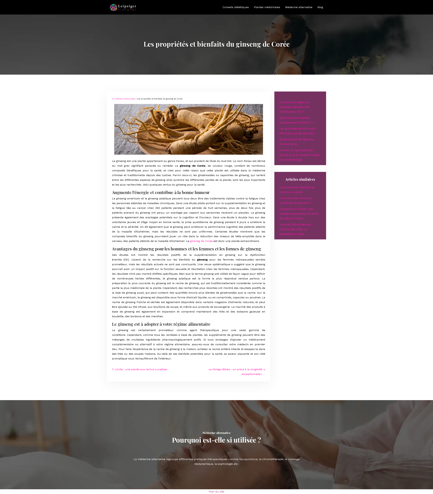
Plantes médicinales (267, 7)
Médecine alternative (298, 7)
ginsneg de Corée (201, 241)
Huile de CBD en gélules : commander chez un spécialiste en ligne (296, 229)
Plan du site (216, 491)
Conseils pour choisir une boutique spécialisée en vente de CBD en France (298, 213)
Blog (320, 7)
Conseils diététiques (236, 7)
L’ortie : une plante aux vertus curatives (141, 369)
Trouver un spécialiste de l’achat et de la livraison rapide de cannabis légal (299, 155)
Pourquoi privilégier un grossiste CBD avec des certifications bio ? (294, 107)
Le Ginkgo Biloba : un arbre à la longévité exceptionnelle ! (235, 372)
